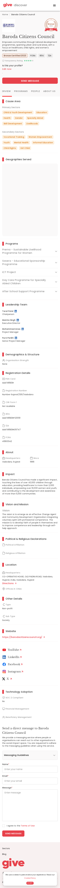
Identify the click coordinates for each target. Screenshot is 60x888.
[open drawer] (54, 5)
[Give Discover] (14, 5)
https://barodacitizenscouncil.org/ (22, 637)
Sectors (6, 848)
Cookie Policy (30, 878)
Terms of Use (28, 825)
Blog (4, 854)
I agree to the (21, 825)
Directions (8, 583)
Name (5, 764)
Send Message (30, 80)
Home (5, 14)
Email (5, 776)
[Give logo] (30, 863)
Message (7, 788)
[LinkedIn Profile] (16, 311)
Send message (13, 833)
